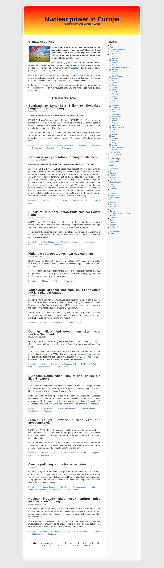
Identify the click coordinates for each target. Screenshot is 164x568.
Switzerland (116, 141)
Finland (44, 322)
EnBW (93, 364)
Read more (75, 58)
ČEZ (93, 487)
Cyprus (114, 74)
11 (53, 546)
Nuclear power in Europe (82, 19)
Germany (45, 200)
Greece (114, 92)
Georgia (115, 87)
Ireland (114, 98)
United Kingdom (117, 147)
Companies (57, 531)
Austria (114, 60)
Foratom (96, 531)
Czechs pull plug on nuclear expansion (57, 464)
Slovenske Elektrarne (64, 145)
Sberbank (50, 148)
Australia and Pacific (117, 49)
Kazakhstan (49, 242)
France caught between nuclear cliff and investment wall (64, 421)
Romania (115, 125)
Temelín (64, 487)
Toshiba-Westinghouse (37, 490)
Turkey (114, 143)
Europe (74, 68)
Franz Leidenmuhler (68, 408)
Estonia (114, 80)
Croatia (114, 71)
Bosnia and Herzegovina (121, 67)
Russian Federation (69, 242)
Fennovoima (57, 322)
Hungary (115, 94)
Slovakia (115, 132)
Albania (114, 56)
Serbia (114, 130)
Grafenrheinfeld (70, 364)
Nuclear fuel (36, 148)
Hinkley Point (48, 408)
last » (87, 546)
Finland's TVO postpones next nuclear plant (60, 253)
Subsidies (32, 411)
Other (112, 233)
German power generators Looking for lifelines (62, 157)
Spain (114, 136)
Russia (112, 209)
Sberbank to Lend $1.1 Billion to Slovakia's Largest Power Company (64, 107)
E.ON (57, 200)
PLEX (85, 453)
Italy (113, 100)
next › (77, 546)
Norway (114, 118)
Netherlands (116, 116)
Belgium (115, 65)
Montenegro (116, 114)
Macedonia (116, 109)
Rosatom (82, 145)
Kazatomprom (89, 242)
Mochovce (46, 145)
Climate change (82, 531)
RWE (67, 200)
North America (115, 152)
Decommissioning (81, 200)
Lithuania (115, 105)
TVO (55, 281)
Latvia (114, 103)
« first (35, 543)
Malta (114, 112)
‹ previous (47, 543)
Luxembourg (116, 107)
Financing (96, 145)
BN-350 (44, 245)
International (114, 168)
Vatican (114, 150)
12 (60, 546)
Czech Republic (49, 487)
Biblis (44, 364)
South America (115, 154)
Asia (111, 47)
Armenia (115, 58)
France (45, 453)
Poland (114, 121)
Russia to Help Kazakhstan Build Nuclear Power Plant (64, 213)
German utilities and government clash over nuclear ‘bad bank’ (64, 333)
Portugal (115, 123)
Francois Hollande (70, 453)
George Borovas (88, 408)
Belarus (114, 63)
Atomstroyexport (79, 487)
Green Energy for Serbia (121, 213)
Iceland (114, 96)
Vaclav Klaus (56, 490)
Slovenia (115, 134)
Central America (116, 51)
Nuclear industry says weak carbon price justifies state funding (64, 500)
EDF (55, 453)
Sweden (115, 138)
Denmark (115, 78)
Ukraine (114, 145)
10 (45, 546)
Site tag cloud (113, 161)
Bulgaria (115, 69)
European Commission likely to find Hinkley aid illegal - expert (64, 377)
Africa (112, 45)
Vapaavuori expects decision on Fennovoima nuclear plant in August (64, 291)
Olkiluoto (44, 281)
